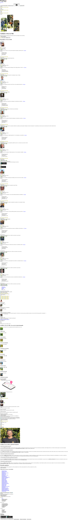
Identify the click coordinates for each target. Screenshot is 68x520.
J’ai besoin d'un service (3, 518)
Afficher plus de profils (3, 285)
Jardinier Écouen (4, 491)
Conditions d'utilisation (16, 519)
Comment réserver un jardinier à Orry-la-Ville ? (6, 461)
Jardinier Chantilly (4, 478)
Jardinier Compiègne (4, 471)
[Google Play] (3, 163)
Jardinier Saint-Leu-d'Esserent (5, 486)
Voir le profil (3, 109)
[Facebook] (0, 514)
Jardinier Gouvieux (4, 484)
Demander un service (10, 5)
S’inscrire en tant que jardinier (4, 5)
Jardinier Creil (3, 472)
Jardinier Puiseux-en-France (5, 483)
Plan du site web (29, 519)
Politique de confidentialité (23, 519)
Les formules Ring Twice (5, 504)
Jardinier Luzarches (4, 480)
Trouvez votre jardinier (3, 36)
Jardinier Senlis (4, 473)
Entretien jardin (4, 287)
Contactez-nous (4, 506)
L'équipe (3, 510)
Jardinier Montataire (4, 476)
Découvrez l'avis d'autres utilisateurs (4, 319)
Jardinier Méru (4, 475)
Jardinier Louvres (4, 485)
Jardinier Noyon (4, 474)
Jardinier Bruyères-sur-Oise (5, 488)
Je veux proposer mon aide (10, 518)
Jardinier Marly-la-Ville (5, 482)
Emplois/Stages (4, 511)
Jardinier (3, 288)
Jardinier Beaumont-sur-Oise (5, 490)
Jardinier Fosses (4, 479)
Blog (2, 498)
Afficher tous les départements (4, 492)
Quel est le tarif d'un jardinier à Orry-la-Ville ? (6, 446)
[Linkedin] (2, 514)
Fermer (10, 492)
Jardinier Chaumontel (4, 481)
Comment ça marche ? (4, 503)
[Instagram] (3, 514)
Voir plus (25, 50)
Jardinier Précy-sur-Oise (5, 487)
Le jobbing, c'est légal (4, 505)
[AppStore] (3, 167)
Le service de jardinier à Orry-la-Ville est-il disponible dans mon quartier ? (9, 457)
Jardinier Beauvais (4, 470)
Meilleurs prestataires (4, 499)
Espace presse (4, 512)
